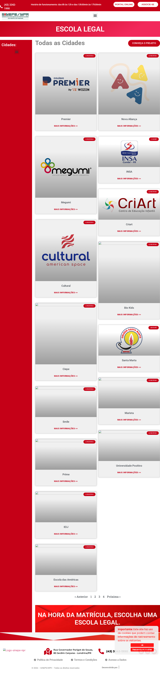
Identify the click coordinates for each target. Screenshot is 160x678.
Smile (66, 421)
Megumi (66, 202)
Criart (129, 224)
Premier (66, 119)
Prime (66, 474)
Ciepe (66, 369)
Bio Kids (129, 307)
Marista (129, 413)
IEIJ (66, 526)
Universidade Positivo (129, 465)
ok (142, 645)
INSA (129, 171)
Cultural (65, 285)
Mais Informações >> (66, 126)
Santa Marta (129, 360)
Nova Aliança (129, 119)
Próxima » (113, 596)
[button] (95, 15)
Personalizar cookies (142, 649)
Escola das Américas (66, 579)
